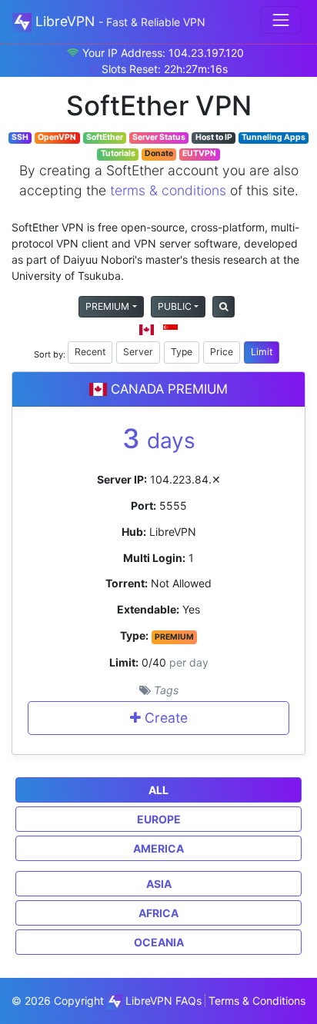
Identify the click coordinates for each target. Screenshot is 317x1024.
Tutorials (118, 153)
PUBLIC (175, 306)
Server (138, 351)
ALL (158, 789)
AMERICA (158, 848)
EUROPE (159, 819)
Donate (159, 153)
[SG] (170, 329)
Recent (90, 351)
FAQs (188, 1000)
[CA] (146, 329)
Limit (261, 351)
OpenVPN (57, 137)
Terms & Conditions (257, 1000)
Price (221, 351)
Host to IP (213, 137)
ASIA (159, 883)
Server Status (158, 137)
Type (181, 351)
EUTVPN (199, 153)
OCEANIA (159, 942)
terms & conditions (168, 190)
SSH (20, 137)
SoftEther (104, 137)
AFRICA (158, 912)
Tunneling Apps (273, 137)
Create (164, 718)
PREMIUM (107, 306)
